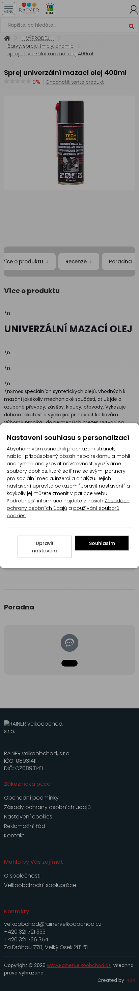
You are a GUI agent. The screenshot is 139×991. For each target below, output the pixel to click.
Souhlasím (102, 543)
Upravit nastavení (44, 547)
